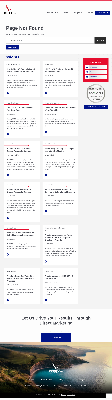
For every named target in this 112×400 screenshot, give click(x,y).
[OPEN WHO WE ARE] (57, 13)
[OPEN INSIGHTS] (81, 13)
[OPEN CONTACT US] (107, 13)
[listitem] (22, 79)
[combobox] (50, 40)
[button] (96, 67)
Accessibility (71, 395)
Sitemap (63, 395)
